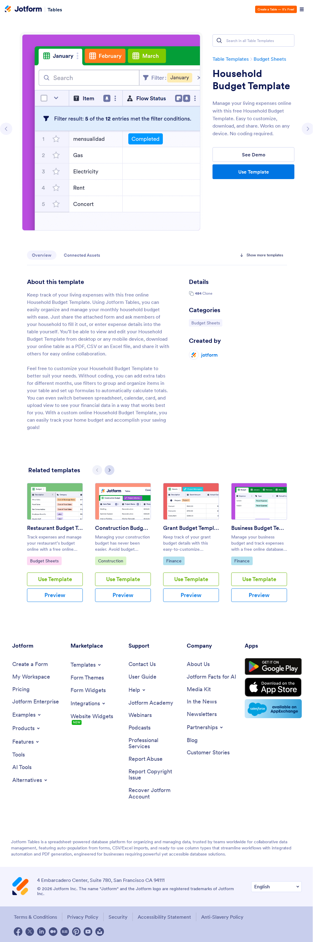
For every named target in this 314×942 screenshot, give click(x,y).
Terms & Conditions (35, 917)
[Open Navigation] (302, 9)
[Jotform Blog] (64, 931)
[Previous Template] (6, 129)
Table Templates (231, 59)
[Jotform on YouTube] (88, 931)
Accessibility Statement (164, 917)
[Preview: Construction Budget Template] (123, 501)
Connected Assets (82, 255)
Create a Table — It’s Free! (276, 9)
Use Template (253, 172)
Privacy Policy (82, 917)
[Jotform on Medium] (53, 931)
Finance (175, 561)
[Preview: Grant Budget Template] (191, 501)
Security (118, 917)
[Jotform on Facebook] (18, 931)
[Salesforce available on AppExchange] (273, 708)
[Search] (219, 40)
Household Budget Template (251, 79)
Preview (54, 595)
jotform (209, 355)
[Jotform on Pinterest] (76, 931)
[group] (55, 547)
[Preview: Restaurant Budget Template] (54, 501)
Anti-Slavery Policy (222, 917)
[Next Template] (308, 129)
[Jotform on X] (29, 931)
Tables (55, 9)
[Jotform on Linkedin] (41, 931)
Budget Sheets (270, 59)
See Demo (253, 154)
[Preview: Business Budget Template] (259, 501)
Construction (112, 561)
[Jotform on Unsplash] (99, 931)
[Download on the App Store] (273, 687)
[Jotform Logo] (23, 9)
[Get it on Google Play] (273, 666)
